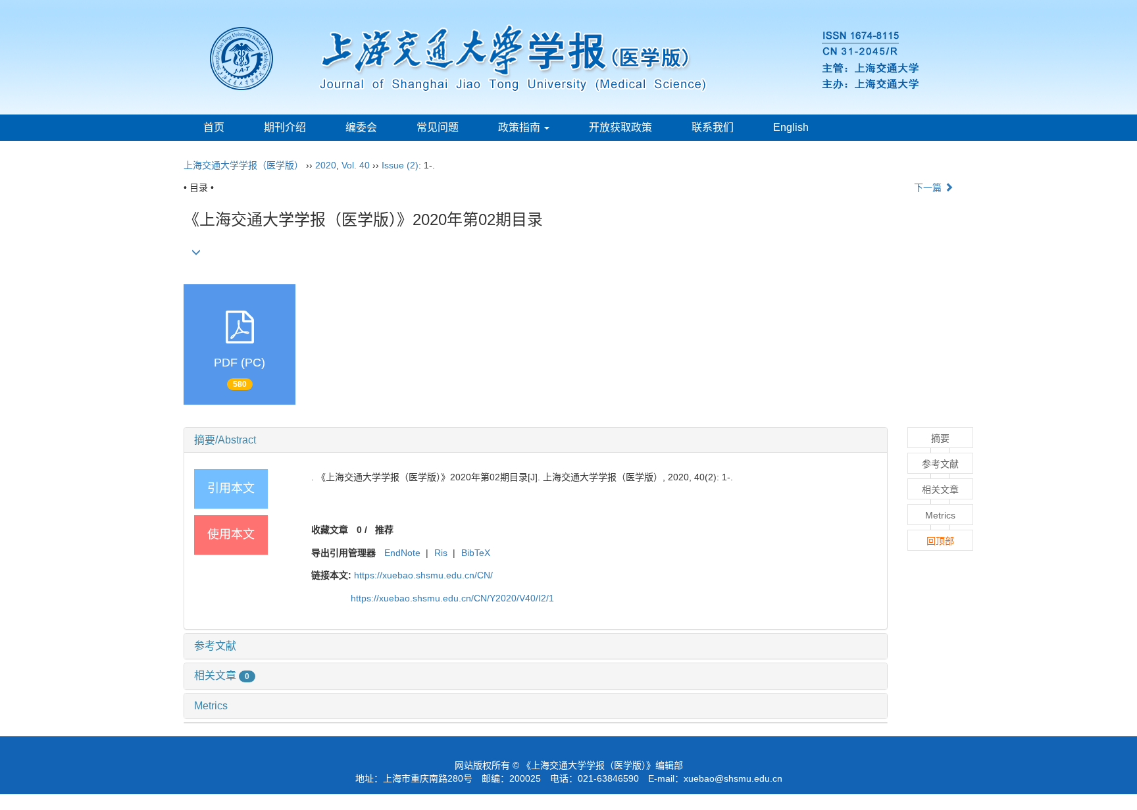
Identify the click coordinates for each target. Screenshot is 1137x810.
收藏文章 (329, 529)
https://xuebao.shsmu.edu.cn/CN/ (423, 575)
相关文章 (221, 675)
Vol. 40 (355, 165)
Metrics (211, 705)
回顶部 (940, 541)
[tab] (535, 440)
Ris (440, 552)
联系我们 (713, 127)
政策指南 (520, 127)
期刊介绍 (285, 127)
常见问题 (438, 127)
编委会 (361, 127)
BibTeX (475, 552)
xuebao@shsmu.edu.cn (733, 778)
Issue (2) (400, 165)
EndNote (402, 552)
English (791, 127)
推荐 (384, 529)
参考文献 (215, 645)
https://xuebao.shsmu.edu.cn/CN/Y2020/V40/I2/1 (452, 598)
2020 (325, 165)
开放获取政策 (620, 127)
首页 (213, 127)
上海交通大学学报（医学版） (243, 165)
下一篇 (929, 187)
